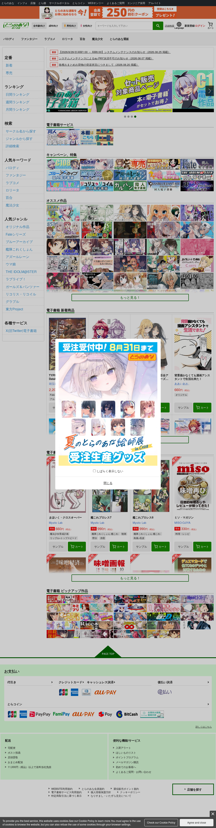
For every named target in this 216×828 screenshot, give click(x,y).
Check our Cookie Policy (161, 822)
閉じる (108, 483)
